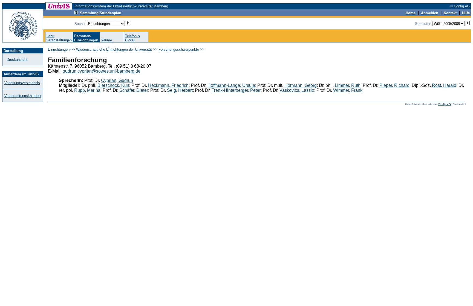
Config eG (444, 104)
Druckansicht (17, 60)
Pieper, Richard (394, 85)
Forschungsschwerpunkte (178, 49)
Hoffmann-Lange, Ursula (231, 85)
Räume (106, 40)
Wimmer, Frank (347, 90)
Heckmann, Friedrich (168, 85)
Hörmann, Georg (300, 85)
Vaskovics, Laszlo (296, 90)
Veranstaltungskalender (22, 96)
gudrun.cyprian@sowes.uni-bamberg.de (101, 71)
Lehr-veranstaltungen (59, 38)
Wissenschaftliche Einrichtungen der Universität (114, 49)
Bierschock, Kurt (113, 85)
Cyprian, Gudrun (117, 80)
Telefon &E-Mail (132, 38)
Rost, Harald (444, 85)
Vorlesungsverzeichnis (22, 83)
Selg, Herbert (180, 90)
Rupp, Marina (87, 90)
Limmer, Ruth (347, 85)
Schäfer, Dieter (133, 90)
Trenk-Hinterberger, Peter (236, 90)
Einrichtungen (59, 49)
